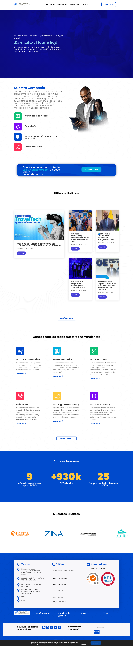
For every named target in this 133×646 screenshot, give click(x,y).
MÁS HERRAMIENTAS (66, 439)
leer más (21, 253)
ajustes (83, 644)
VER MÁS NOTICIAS (66, 318)
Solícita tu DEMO (91, 169)
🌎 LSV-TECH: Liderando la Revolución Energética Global (106, 237)
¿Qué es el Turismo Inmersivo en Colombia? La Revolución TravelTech (39, 244)
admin (21, 249)
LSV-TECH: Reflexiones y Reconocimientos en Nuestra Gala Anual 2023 (80, 237)
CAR (84, 4)
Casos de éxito (74, 4)
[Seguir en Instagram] (47, 627)
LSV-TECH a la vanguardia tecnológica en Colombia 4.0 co (78, 285)
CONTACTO (108, 4)
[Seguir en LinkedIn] (43, 627)
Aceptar (96, 643)
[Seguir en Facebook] (51, 627)
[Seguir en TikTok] (59, 627)
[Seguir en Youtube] (55, 627)
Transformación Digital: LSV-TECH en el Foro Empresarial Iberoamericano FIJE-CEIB (107, 285)
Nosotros (49, 4)
